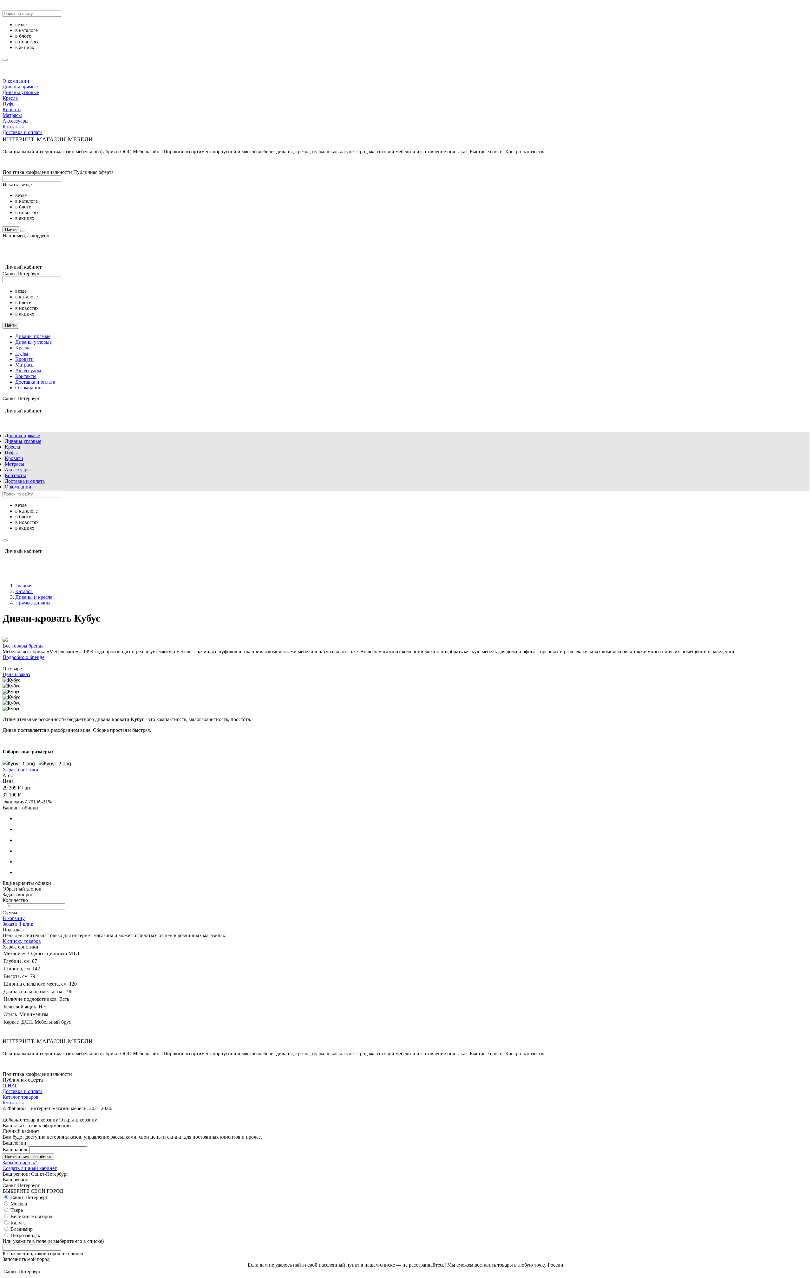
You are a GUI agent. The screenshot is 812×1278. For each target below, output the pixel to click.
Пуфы (9, 103)
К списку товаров (22, 941)
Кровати (12, 109)
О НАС (10, 1085)
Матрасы (12, 115)
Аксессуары (16, 121)
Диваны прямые (20, 86)
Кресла (10, 98)
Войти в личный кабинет (28, 1156)
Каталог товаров (20, 1097)
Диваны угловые (21, 92)
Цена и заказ (16, 674)
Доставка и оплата (23, 132)
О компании (16, 81)
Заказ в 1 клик (18, 924)
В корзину (14, 918)
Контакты (13, 126)
